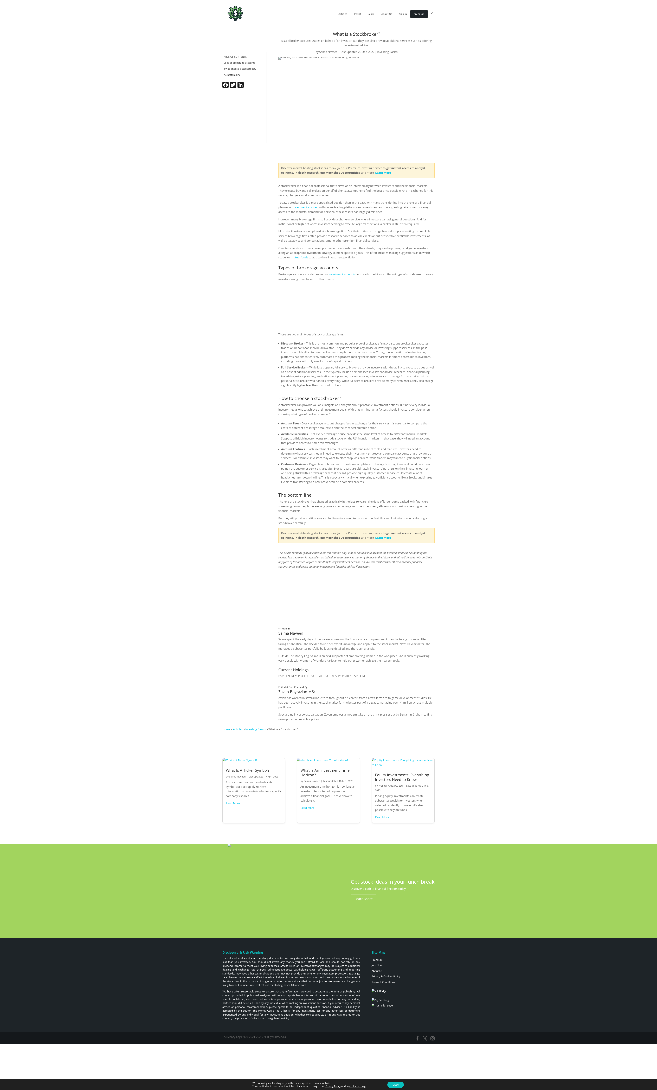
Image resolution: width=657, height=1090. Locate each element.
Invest (357, 14)
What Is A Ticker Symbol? (247, 770)
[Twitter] (233, 87)
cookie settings (357, 1086)
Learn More (364, 898)
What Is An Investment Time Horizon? (325, 772)
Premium (419, 14)
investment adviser (305, 207)
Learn (371, 14)
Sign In (403, 14)
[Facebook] (225, 87)
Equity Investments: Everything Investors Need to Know (402, 777)
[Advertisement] (242, 116)
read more (233, 803)
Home (226, 729)
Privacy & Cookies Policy (386, 976)
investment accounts (342, 274)
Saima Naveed (328, 52)
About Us (386, 14)
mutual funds (299, 257)
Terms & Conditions (383, 982)
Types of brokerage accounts (238, 62)
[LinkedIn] (240, 87)
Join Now (377, 965)
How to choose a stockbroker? (239, 68)
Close (395, 1084)
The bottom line (231, 75)
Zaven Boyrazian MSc (297, 691)
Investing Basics (387, 52)
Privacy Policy (333, 1086)
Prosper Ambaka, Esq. (390, 785)
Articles (342, 14)
